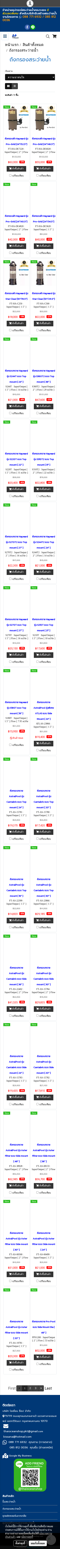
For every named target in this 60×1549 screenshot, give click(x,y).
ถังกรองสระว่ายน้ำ (11, 1509)
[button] (46, 36)
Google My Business (20, 1455)
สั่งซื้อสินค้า (18, 168)
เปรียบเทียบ (18, 175)
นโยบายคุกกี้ (27, 1536)
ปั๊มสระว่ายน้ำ (8, 1501)
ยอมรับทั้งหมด (38, 1543)
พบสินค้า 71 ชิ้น (11, 95)
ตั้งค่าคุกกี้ (20, 1543)
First (12, 1388)
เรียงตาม (9, 71)
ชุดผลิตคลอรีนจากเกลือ (14, 1516)
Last (48, 1388)
